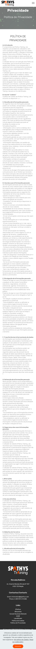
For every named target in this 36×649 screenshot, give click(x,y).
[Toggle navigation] (33, 3)
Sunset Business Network (18, 614)
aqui (18, 98)
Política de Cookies (18, 621)
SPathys (18, 609)
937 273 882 (23, 599)
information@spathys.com (20, 597)
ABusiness (18, 611)
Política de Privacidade (18, 623)
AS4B (18, 616)
